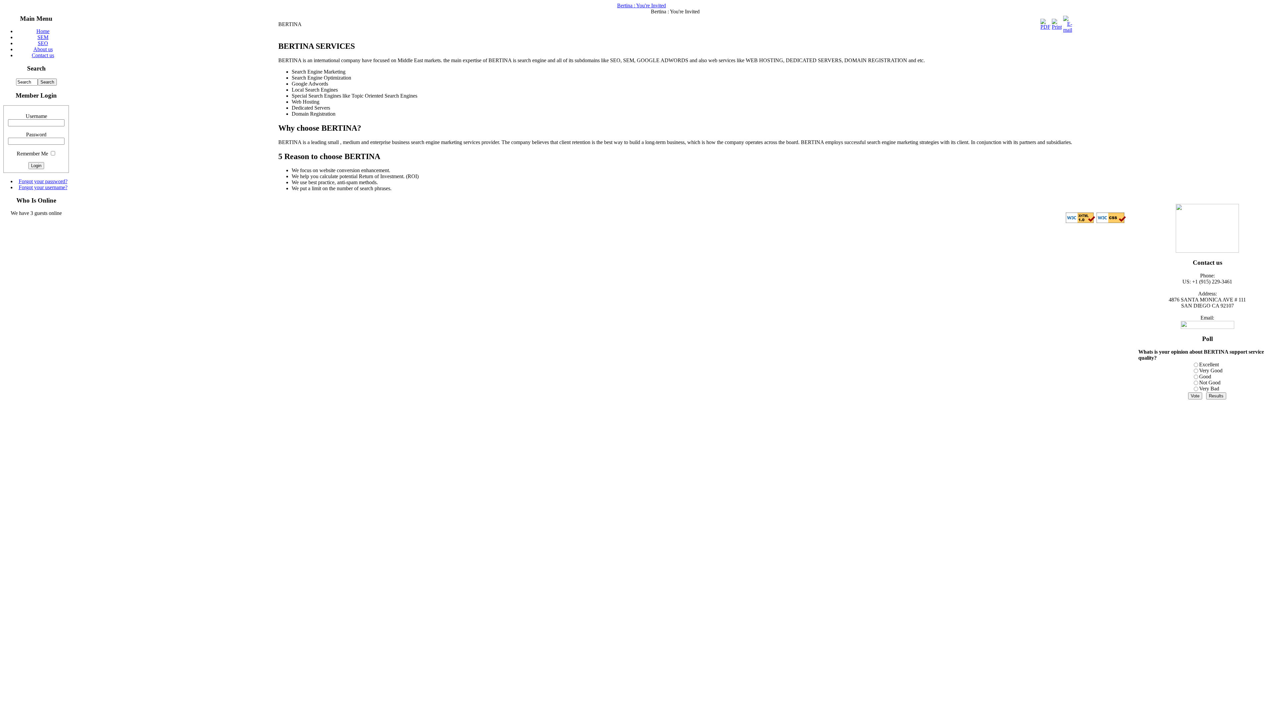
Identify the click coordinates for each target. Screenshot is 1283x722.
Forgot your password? (43, 181)
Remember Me (32, 153)
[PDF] (1045, 27)
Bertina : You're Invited (641, 5)
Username (36, 116)
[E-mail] (1067, 30)
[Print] (1057, 27)
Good (1205, 376)
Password (36, 134)
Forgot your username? (43, 187)
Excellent (1209, 364)
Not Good (1210, 382)
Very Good (1211, 370)
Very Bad (1209, 388)
